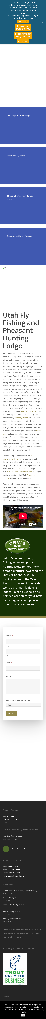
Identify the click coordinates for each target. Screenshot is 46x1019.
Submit (11, 713)
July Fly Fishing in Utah (11, 911)
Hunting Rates (23, 41)
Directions (7, 822)
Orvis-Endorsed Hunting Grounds (19, 472)
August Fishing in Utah (11, 897)
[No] (43, 1010)
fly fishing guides (21, 418)
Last (7, 656)
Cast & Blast (23, 468)
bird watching (17, 459)
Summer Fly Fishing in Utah (13, 904)
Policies (6, 996)
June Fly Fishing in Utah (12, 918)
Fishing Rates (23, 21)
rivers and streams (28, 411)
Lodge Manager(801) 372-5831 (23, 35)
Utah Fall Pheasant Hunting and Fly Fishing (20, 890)
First (7, 646)
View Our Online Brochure (13, 836)
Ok (23, 1015)
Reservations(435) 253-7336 (23, 27)
